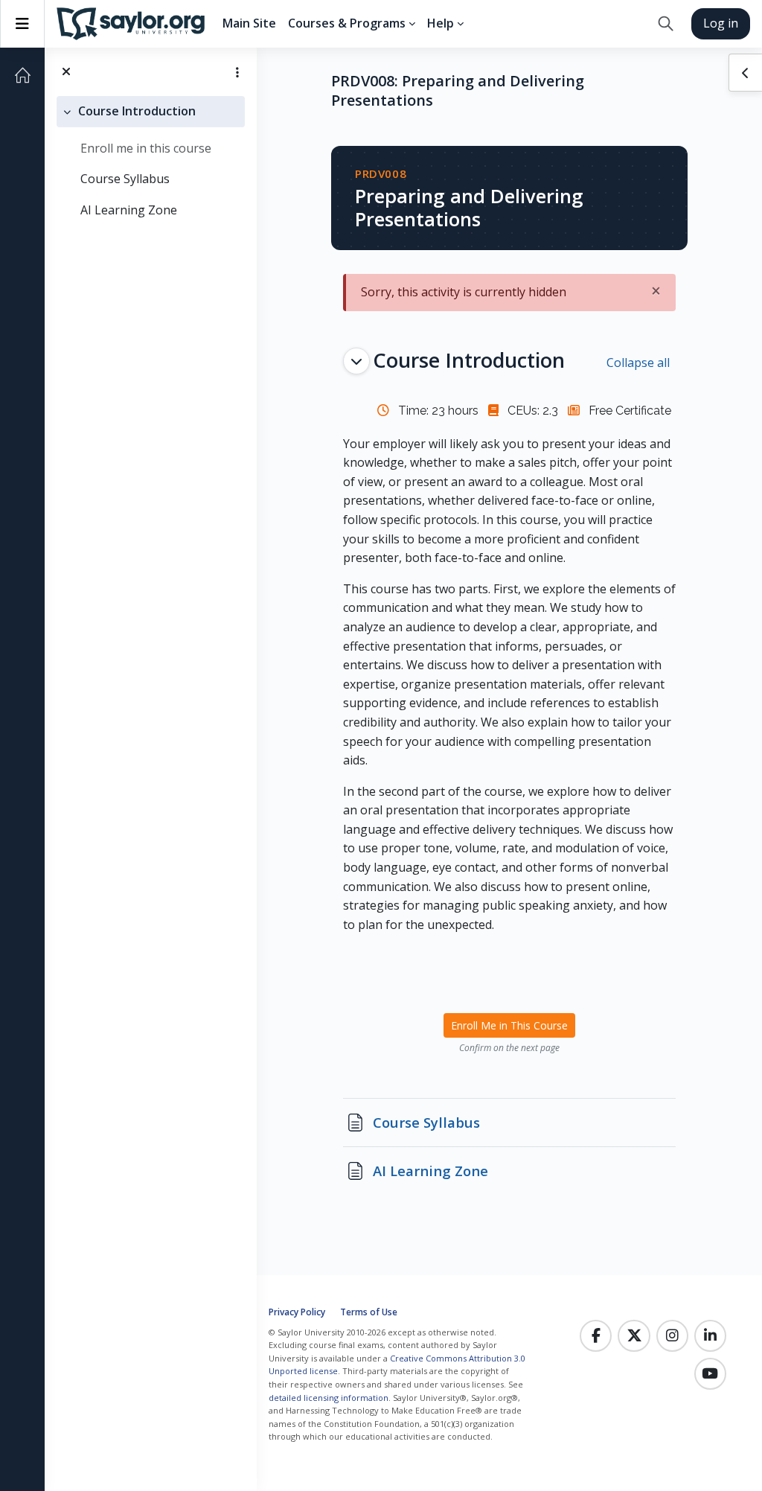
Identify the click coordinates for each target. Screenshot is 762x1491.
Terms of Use (368, 1312)
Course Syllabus (125, 178)
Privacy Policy (297, 1312)
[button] (666, 24)
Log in (720, 23)
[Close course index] (66, 72)
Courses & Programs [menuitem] (347, 23)
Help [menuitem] (440, 23)
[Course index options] (237, 72)
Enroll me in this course (145, 148)
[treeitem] (151, 161)
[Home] (22, 75)
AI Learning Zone (128, 210)
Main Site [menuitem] (249, 23)
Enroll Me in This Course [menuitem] (509, 1025)
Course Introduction (137, 111)
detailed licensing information (328, 1397)
